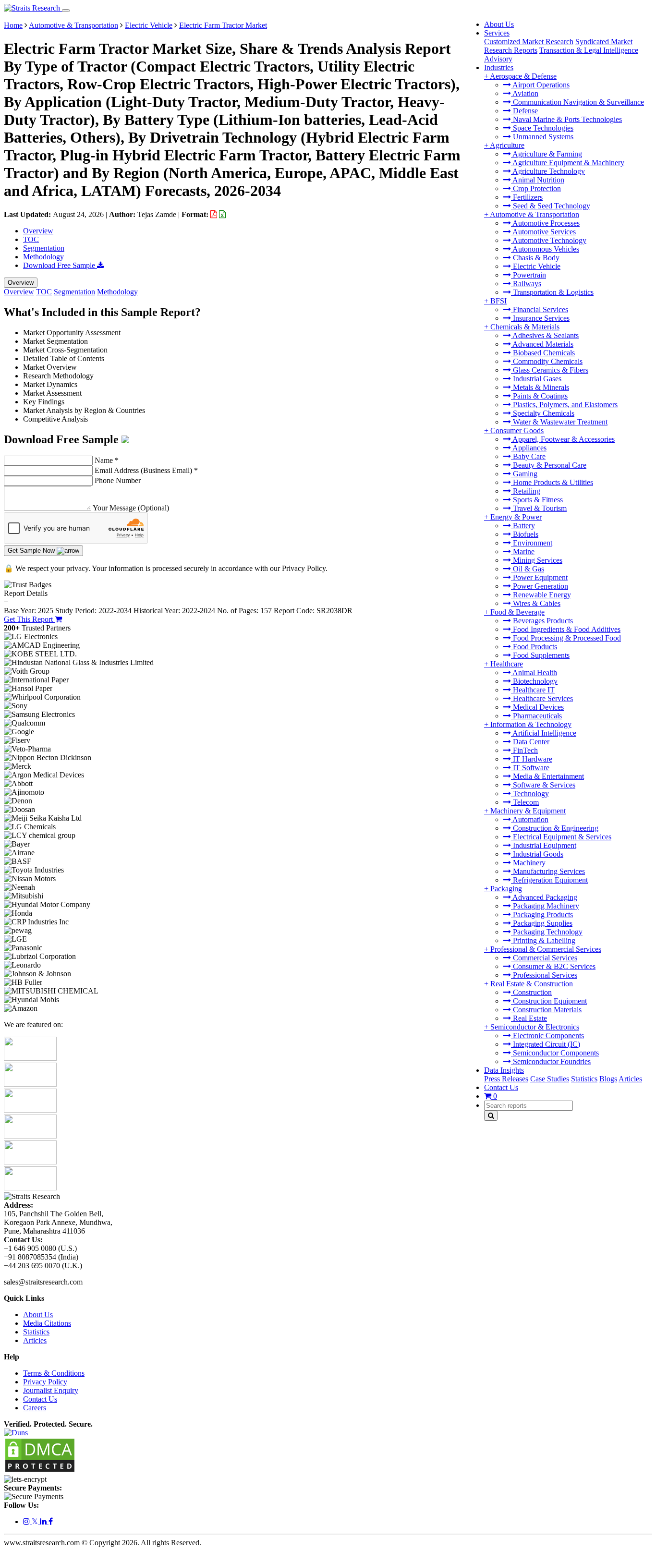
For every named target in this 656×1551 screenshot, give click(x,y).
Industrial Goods (537, 854)
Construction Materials (546, 1010)
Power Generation (539, 586)
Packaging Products (542, 914)
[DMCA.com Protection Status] (40, 1470)
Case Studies (549, 1079)
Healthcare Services (542, 698)
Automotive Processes (545, 223)
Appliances (529, 448)
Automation (529, 819)
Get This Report (29, 619)
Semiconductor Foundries (551, 1061)
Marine (523, 551)
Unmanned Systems (542, 137)
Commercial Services (544, 958)
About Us (499, 24)
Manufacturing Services (548, 871)
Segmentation (43, 248)
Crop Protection (536, 188)
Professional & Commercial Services (545, 949)
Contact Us (501, 1087)
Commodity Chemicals (547, 361)
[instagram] (27, 1521)
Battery (523, 525)
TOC (31, 239)
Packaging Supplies (541, 923)
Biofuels (524, 534)
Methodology (43, 257)
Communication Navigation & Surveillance (577, 102)
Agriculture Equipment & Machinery (567, 162)
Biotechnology (534, 681)
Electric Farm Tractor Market (223, 25)
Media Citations (47, 1323)
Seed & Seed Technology (550, 206)
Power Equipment (539, 577)
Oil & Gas (527, 569)
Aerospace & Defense (523, 76)
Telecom (525, 802)
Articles (630, 1079)
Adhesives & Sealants (545, 335)
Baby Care (528, 456)
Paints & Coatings (539, 396)
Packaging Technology (547, 932)
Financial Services (539, 309)
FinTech (524, 750)
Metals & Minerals (540, 387)
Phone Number (118, 480)
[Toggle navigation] (66, 10)
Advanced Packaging (544, 897)
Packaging (506, 889)
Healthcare (506, 664)
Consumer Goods (517, 430)
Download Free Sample (60, 265)
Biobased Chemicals (543, 353)
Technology (530, 793)
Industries (498, 67)
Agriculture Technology (548, 171)
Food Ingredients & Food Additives (565, 629)
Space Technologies (542, 128)
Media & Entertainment (547, 776)
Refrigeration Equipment (549, 880)
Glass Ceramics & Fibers (549, 370)
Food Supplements (540, 655)
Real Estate (529, 1018)
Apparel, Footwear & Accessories (563, 439)
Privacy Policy (45, 1382)
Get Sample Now (32, 550)
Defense (524, 111)
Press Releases (506, 1079)
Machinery (528, 863)
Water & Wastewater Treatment (559, 422)
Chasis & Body (535, 258)
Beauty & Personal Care (548, 465)
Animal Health (534, 672)
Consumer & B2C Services (553, 966)
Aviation (524, 93)
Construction (531, 992)
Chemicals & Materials (524, 327)
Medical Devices (537, 707)
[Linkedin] (44, 1521)
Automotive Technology (548, 240)
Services (497, 33)
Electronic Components (547, 1035)
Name (107, 460)
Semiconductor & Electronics (534, 1027)
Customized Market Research (528, 41)
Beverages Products (542, 621)
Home (13, 25)
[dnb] (16, 1433)
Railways (526, 283)
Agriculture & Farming (546, 154)
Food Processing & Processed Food (566, 638)
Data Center (530, 742)
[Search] (491, 1116)
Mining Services (536, 560)
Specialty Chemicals (542, 413)
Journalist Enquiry (50, 1390)
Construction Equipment (549, 1001)
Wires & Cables (535, 603)
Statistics (584, 1079)
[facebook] (51, 1521)
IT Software (530, 767)
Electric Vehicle (535, 266)
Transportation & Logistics (552, 292)
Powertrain (528, 275)
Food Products (534, 646)
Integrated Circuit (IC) (545, 1044)
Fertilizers (527, 197)
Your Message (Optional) (131, 508)
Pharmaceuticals (536, 716)
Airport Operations (540, 85)
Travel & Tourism (539, 508)
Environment (531, 543)
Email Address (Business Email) (146, 470)
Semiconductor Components (555, 1053)
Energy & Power (516, 517)
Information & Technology (530, 724)
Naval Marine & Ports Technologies (566, 119)
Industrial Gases (536, 379)
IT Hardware (531, 759)
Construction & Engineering (554, 828)
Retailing (525, 491)
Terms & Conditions (54, 1373)
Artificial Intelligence (543, 733)
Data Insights (504, 1070)
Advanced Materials (542, 344)
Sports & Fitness (537, 500)
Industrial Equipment (543, 845)
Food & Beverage (517, 612)
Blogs (608, 1079)
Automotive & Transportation (534, 214)
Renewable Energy (541, 595)
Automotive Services (543, 232)
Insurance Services (540, 318)
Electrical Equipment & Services (561, 837)
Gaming (524, 474)
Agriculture (507, 145)
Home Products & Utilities (552, 482)
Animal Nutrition (537, 180)
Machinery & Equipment (528, 811)
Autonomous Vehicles (545, 249)
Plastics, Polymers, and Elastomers (564, 404)
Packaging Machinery (545, 906)
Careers (34, 1408)
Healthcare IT (533, 690)
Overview (38, 231)
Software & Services (543, 785)
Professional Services (544, 975)
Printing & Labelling (543, 940)
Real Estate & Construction (531, 984)
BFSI (498, 301)
